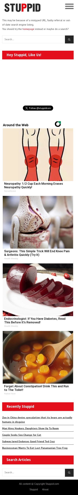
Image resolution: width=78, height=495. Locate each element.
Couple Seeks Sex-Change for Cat (21, 435)
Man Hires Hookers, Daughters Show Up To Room (30, 428)
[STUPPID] (30, 6)
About (45, 489)
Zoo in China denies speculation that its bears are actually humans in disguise (37, 419)
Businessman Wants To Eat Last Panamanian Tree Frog (34, 448)
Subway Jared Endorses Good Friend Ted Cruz (28, 441)
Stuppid (34, 489)
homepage (28, 29)
